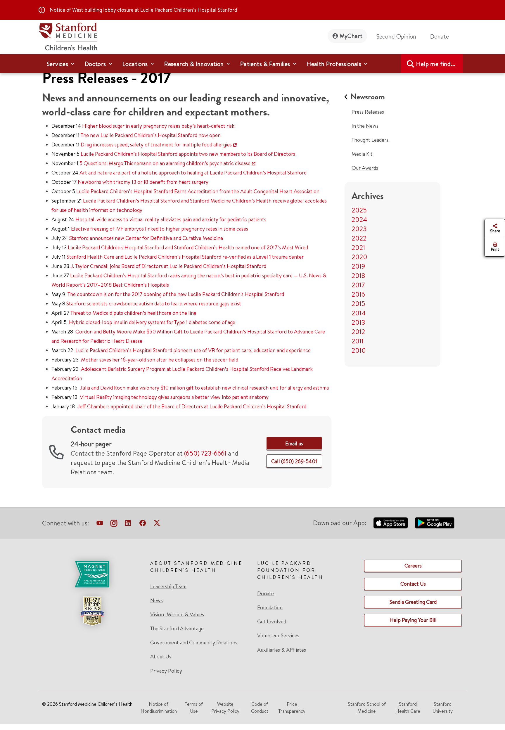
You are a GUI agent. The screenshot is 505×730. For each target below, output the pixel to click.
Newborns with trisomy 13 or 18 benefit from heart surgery (143, 182)
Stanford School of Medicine (367, 707)
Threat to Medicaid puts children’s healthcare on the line (133, 312)
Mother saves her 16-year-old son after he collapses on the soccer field (159, 359)
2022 (359, 238)
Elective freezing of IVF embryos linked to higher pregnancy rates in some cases (159, 228)
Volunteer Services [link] (278, 635)
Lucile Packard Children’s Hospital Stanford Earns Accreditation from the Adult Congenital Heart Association (197, 191)
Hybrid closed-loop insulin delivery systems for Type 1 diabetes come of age (152, 322)
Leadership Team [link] (168, 586)
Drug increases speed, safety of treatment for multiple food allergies (156, 144)
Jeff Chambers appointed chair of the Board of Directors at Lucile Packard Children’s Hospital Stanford (191, 406)
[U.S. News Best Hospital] (92, 611)
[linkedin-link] (128, 524)
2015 (358, 303)
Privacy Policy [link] (166, 670)
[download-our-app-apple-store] (390, 523)
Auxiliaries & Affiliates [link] (281, 649)
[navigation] (252, 63)
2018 (358, 275)
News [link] (156, 600)
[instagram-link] (113, 524)
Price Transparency (291, 707)
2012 (358, 331)
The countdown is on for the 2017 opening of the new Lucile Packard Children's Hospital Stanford (176, 294)
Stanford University (443, 707)
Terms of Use (194, 707)
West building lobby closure (103, 9)
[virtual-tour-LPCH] (99, 524)
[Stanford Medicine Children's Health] (68, 35)
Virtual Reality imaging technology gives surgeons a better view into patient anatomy (174, 397)
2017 (358, 285)
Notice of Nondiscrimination (159, 707)
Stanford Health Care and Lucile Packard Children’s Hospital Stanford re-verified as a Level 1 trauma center (185, 256)
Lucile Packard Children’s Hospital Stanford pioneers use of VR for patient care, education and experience (193, 350)
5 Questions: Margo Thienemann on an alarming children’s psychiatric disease (164, 163)
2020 (359, 256)
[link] (294, 443)
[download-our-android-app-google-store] (434, 523)
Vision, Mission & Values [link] (177, 614)
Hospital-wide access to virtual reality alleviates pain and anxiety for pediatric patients (170, 219)
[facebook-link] (142, 524)
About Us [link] (160, 656)
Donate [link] (439, 36)
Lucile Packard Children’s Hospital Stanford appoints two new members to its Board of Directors (188, 154)
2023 (359, 228)
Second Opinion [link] (396, 36)
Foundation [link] (270, 607)
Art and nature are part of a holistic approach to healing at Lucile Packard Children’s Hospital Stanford (193, 172)
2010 (359, 350)
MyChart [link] (351, 36)
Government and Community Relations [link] (193, 642)
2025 (359, 210)
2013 (358, 322)
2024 (359, 219)
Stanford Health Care (407, 707)
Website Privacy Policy (225, 707)
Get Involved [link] (271, 621)
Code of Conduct (259, 707)
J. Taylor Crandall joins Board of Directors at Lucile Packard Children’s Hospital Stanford (168, 266)
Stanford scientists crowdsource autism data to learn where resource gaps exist (153, 303)
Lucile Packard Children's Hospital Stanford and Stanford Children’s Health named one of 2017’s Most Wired (188, 247)
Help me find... (435, 64)
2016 (358, 294)
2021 (358, 247)
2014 (359, 313)
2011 (358, 341)
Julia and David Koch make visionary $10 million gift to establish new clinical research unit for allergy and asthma (204, 387)
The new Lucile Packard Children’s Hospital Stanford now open (151, 135)
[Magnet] (92, 574)
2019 (358, 266)
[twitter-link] (156, 524)
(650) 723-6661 (205, 453)
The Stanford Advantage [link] (177, 628)
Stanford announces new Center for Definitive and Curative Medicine (146, 238)
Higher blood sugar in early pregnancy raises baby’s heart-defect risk (158, 125)
